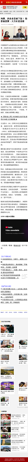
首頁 (1, 11)
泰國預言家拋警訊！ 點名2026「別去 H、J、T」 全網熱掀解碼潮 (23, 404)
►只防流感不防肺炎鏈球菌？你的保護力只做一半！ (11, 275)
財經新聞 (6, 11)
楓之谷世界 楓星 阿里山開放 (7, 392)
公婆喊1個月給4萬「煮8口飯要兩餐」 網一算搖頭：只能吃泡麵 (23, 362)
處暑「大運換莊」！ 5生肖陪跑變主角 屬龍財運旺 (7, 377)
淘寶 (6, 312)
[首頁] (14, 2)
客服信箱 (6, 458)
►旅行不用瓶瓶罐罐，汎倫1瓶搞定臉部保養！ (11, 278)
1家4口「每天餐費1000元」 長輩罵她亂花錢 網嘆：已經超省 (7, 335)
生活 (11, 11)
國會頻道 (17, 245)
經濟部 (25, 312)
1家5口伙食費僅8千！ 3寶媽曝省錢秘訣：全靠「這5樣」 (7, 350)
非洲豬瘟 (20, 312)
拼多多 (10, 312)
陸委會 (15, 312)
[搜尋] (26, 3)
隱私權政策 (22, 458)
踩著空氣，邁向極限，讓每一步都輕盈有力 (5, 404)
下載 (25, 7)
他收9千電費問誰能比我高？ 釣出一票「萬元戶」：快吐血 (23, 389)
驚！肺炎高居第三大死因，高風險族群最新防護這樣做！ (23, 347)
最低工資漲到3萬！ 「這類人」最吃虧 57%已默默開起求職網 (5, 362)
